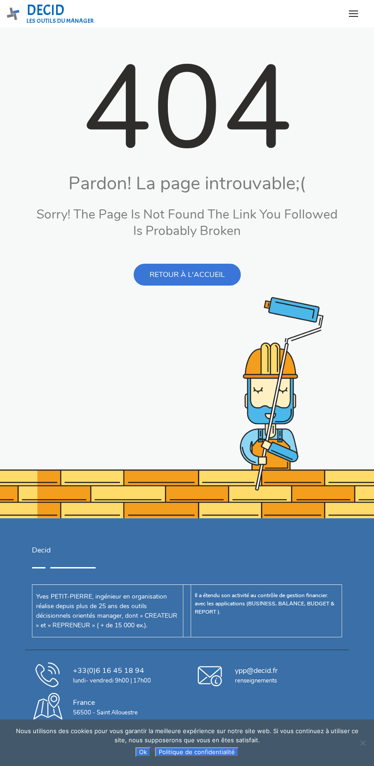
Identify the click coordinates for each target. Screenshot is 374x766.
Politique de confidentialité (197, 752)
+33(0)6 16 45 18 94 (108, 671)
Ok (143, 752)
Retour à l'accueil (187, 275)
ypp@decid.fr (256, 671)
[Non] (362, 742)
